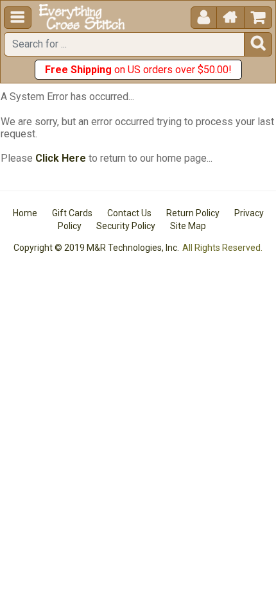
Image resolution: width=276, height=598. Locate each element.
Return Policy (193, 213)
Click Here (60, 158)
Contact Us (129, 213)
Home (25, 213)
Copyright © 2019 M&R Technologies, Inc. (96, 248)
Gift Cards (72, 213)
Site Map (188, 226)
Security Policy (125, 226)
